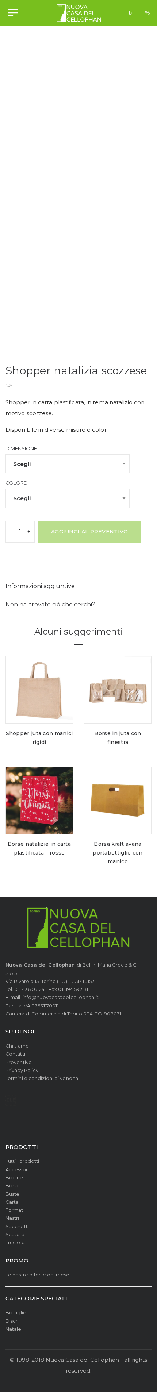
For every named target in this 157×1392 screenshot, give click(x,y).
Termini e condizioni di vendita (41, 1078)
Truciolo (15, 1242)
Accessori (17, 1169)
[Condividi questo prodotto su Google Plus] (29, 557)
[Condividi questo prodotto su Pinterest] (40, 557)
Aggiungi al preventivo (89, 531)
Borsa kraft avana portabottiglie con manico (117, 853)
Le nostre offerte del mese (37, 1274)
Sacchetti (17, 1226)
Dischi (12, 1321)
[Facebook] (9, 1124)
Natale (13, 1329)
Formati (14, 1210)
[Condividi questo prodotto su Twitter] (18, 557)
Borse (12, 1185)
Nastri (12, 1218)
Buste (12, 1194)
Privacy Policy (21, 1070)
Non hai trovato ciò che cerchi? (50, 604)
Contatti (15, 1054)
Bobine (14, 1177)
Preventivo (18, 1062)
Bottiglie (15, 1312)
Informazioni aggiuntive (40, 586)
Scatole (14, 1234)
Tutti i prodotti (22, 1161)
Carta (12, 1202)
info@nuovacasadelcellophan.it (61, 997)
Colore (16, 483)
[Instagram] (25, 1124)
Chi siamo (17, 1046)
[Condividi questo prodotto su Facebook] (7, 557)
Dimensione (21, 448)
